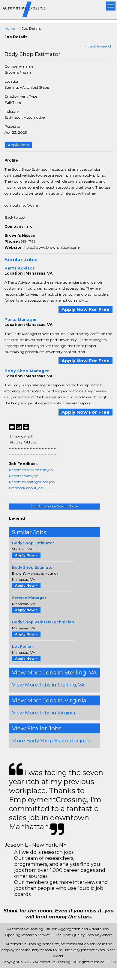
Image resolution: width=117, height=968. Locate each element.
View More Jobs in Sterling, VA (48, 685)
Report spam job (23, 475)
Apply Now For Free (86, 309)
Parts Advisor (19, 268)
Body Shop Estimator (33, 543)
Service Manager (29, 597)
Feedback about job (26, 488)
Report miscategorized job (32, 481)
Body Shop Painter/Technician (43, 622)
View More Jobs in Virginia (43, 713)
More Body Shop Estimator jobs (51, 741)
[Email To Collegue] (19, 427)
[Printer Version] (26, 427)
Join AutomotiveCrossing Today (54, 506)
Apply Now (18, 144)
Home (9, 28)
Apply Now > (26, 555)
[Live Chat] (12, 427)
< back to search (98, 46)
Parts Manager (20, 319)
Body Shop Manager (26, 370)
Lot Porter (22, 646)
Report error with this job (31, 469)
